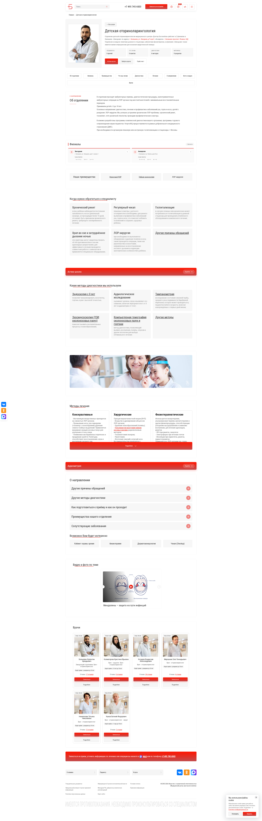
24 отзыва (148, 674)
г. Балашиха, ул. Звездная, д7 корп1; (142, 39)
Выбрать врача (126, 61)
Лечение (155, 76)
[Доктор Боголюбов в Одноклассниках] (187, 772)
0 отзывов (119, 674)
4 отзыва (178, 674)
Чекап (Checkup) (178, 543)
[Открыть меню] (191, 6)
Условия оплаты (135, 784)
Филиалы (90, 76)
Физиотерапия (115, 543)
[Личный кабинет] (171, 6)
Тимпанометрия (164, 294)
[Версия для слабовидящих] (185, 6)
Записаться (86, 679)
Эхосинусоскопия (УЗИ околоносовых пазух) (85, 319)
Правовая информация (137, 788)
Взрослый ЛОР (115, 177)
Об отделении (74, 76)
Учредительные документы (74, 784)
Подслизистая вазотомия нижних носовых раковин (128, 429)
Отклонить (235, 814)
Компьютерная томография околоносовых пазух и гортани (130, 321)
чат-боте (167, 369)
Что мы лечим (123, 76)
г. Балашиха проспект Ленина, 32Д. (176, 39)
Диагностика (139, 76)
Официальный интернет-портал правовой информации (78, 789)
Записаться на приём (156, 7)
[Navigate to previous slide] (103, 587)
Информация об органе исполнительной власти (112, 784)
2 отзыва (119, 730)
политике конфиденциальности (238, 809)
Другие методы (164, 317)
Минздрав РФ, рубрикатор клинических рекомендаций (110, 789)
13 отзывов (89, 730)
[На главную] (70, 6)
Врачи (131, 83)
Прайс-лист (140, 61)
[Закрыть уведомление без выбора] (256, 797)
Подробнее (129, 446)
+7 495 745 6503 (133, 6)
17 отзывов (89, 674)
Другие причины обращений (172, 233)
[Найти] (107, 6)
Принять (249, 814)
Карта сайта (101, 794)
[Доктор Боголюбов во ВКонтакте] (180, 772)
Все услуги (111, 24)
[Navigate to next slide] (159, 587)
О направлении (171, 76)
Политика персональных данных (75, 794)
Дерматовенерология (146, 543)
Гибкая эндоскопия (146, 177)
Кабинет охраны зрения (84, 543)
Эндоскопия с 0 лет (83, 294)
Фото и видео (187, 76)
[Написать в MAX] (193, 772)
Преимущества (107, 76)
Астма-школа (111, 61)
